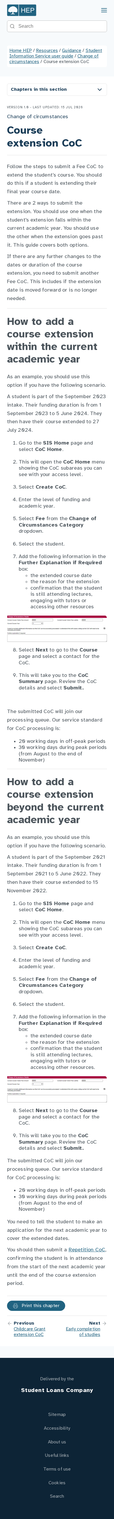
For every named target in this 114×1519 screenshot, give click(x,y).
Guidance (71, 50)
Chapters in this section (39, 89)
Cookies (57, 1482)
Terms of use (57, 1469)
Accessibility (57, 1428)
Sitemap (57, 1414)
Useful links (57, 1455)
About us (57, 1442)
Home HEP (20, 50)
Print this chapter (40, 1305)
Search (57, 1496)
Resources (47, 50)
